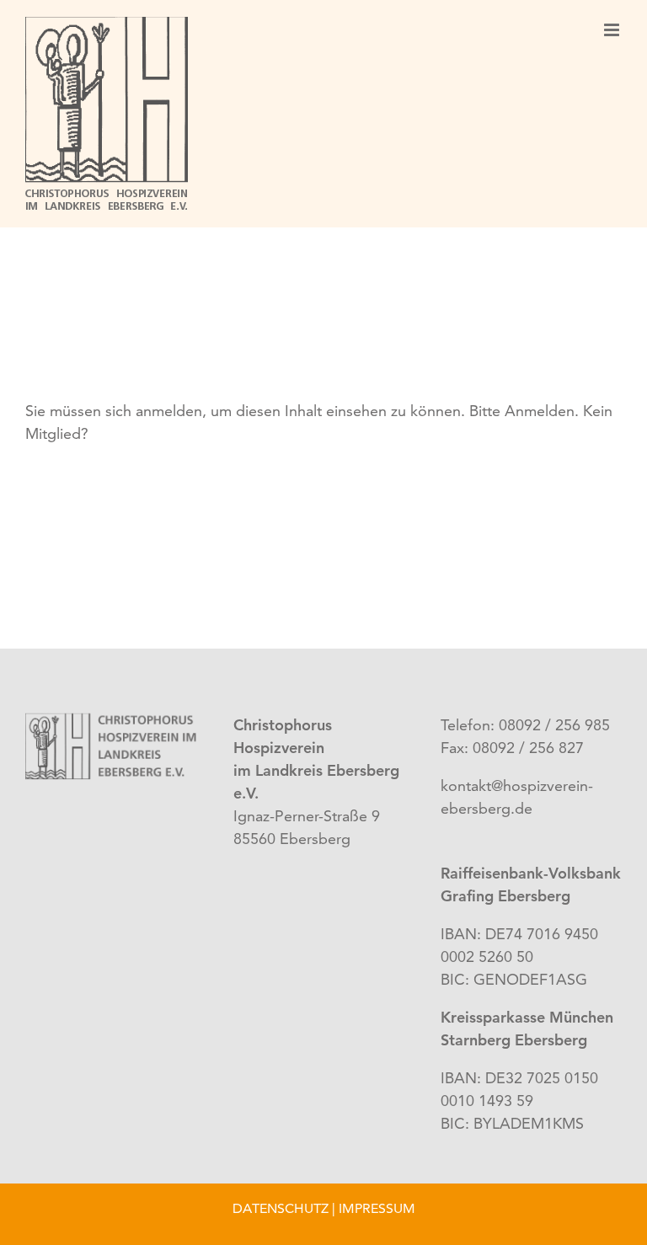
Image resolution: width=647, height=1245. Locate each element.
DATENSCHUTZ (281, 1208)
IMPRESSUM (377, 1208)
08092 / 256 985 (552, 725)
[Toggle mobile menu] (613, 30)
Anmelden (540, 410)
